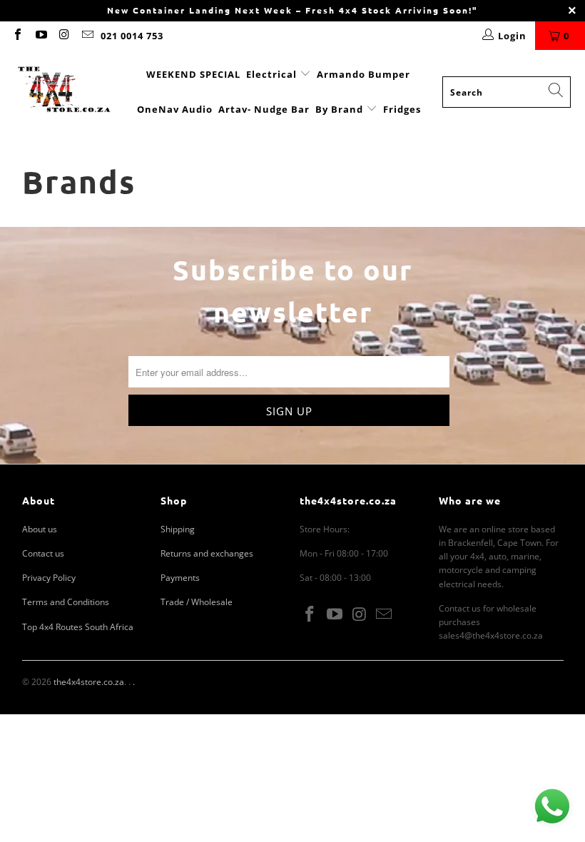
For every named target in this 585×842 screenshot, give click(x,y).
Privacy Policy (49, 578)
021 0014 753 (132, 35)
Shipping (178, 529)
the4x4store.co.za (89, 682)
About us (39, 529)
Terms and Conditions (65, 602)
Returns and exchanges (207, 553)
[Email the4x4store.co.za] (86, 35)
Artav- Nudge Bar (264, 109)
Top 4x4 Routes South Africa (77, 627)
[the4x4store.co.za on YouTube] (40, 35)
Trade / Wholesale (197, 602)
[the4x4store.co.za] (64, 92)
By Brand (340, 109)
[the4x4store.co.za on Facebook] (17, 35)
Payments (180, 578)
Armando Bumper (363, 74)
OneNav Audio (175, 109)
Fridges (402, 109)
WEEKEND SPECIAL (193, 74)
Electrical (271, 74)
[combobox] (506, 92)
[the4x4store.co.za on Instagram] (63, 35)
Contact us (43, 553)
